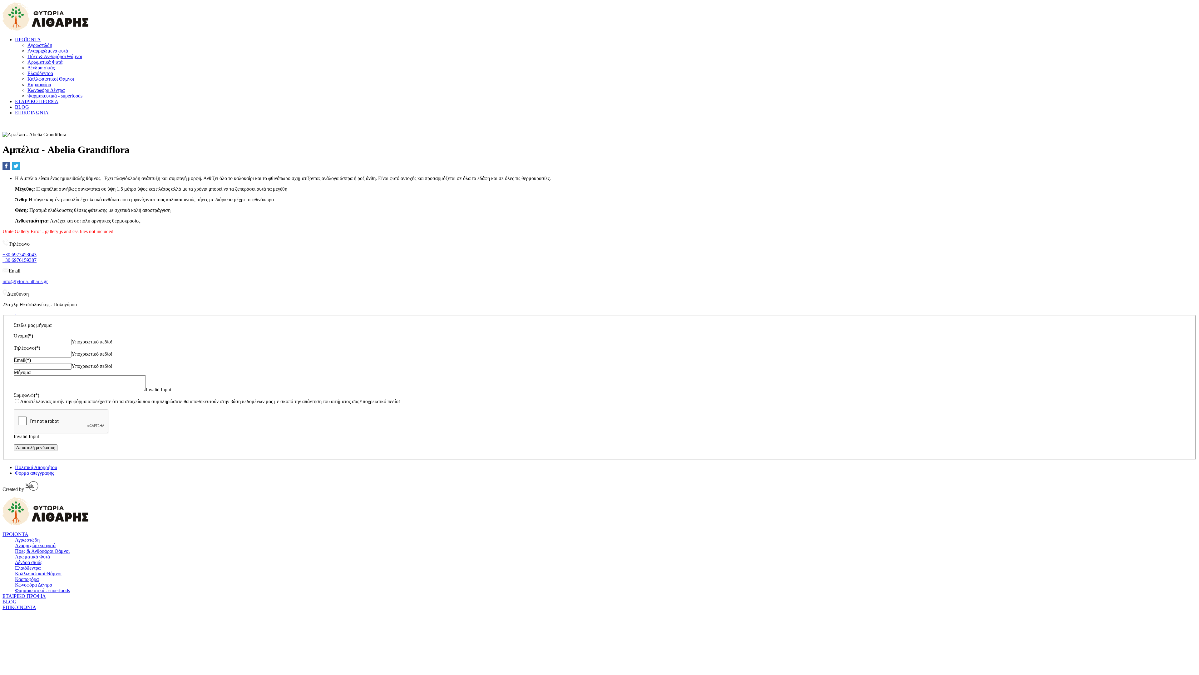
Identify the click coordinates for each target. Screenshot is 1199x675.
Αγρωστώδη (39, 45)
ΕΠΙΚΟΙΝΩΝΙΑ (32, 112)
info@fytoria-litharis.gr (25, 281)
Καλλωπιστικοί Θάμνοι (50, 79)
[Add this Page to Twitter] (16, 166)
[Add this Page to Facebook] (6, 166)
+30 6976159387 (19, 260)
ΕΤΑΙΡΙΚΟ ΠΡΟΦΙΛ (36, 101)
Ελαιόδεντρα (40, 73)
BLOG (22, 107)
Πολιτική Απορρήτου (36, 467)
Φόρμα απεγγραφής (34, 473)
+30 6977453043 (19, 254)
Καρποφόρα (39, 84)
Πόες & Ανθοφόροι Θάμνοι (54, 56)
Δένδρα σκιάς (41, 67)
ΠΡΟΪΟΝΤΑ (28, 39)
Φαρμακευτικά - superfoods (54, 95)
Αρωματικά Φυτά (44, 62)
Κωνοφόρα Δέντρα (46, 90)
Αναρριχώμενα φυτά (47, 50)
